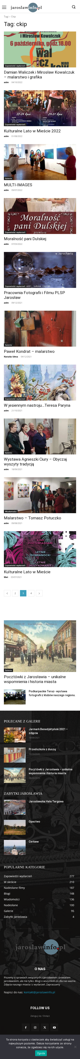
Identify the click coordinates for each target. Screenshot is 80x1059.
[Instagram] (35, 1027)
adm (6, 82)
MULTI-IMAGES (18, 185)
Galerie (8, 178)
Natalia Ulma (11, 356)
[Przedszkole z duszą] (15, 755)
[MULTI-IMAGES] (40, 162)
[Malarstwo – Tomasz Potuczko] (40, 495)
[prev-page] (7, 593)
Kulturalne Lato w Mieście (27, 572)
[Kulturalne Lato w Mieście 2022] (40, 108)
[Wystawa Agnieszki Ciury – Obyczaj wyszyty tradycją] (40, 436)
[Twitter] (45, 1027)
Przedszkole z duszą (42, 749)
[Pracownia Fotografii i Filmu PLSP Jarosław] (40, 270)
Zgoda (41, 1053)
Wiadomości (11, 511)
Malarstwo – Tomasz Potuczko (32, 518)
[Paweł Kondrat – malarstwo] (40, 329)
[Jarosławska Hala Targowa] (15, 807)
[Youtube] (54, 1027)
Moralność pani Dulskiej (25, 238)
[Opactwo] (15, 827)
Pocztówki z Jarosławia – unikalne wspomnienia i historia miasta (35, 679)
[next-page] (39, 593)
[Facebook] (26, 1027)
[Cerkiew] (15, 847)
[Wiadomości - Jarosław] (26, 7)
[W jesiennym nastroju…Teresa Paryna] (40, 383)
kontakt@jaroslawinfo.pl (39, 992)
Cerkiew (34, 841)
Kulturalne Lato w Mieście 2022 (32, 131)
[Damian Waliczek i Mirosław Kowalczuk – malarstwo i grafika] (40, 49)
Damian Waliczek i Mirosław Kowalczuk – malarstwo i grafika (39, 74)
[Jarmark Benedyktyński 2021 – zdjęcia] (15, 735)
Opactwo (34, 821)
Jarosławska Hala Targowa (46, 801)
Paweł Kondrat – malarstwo (29, 351)
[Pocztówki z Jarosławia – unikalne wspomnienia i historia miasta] (40, 646)
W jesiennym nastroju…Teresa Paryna (37, 405)
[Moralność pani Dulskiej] (40, 216)
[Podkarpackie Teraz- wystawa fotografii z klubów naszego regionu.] (15, 696)
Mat (6, 577)
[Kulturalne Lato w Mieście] (40, 549)
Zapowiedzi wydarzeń (15, 65)
